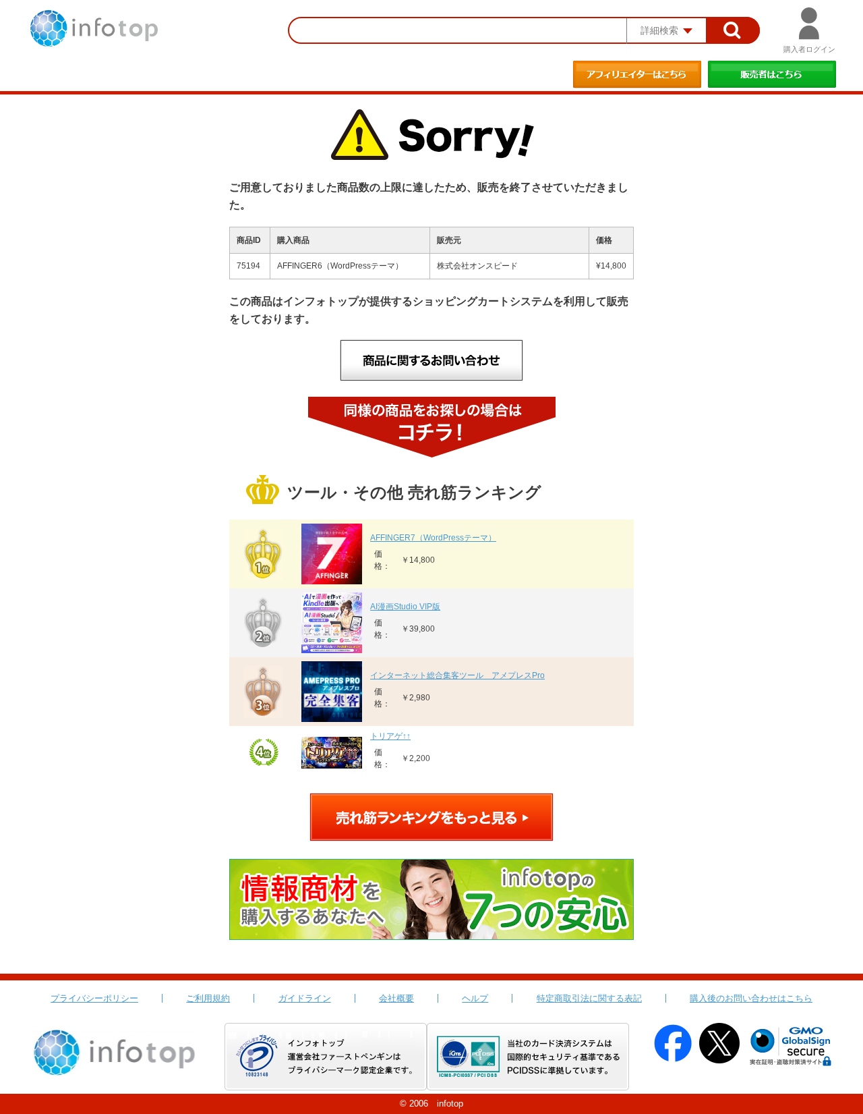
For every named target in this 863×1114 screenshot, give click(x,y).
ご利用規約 (208, 998)
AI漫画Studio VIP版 (405, 606)
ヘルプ (475, 998)
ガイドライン (304, 998)
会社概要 (396, 998)
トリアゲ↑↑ (390, 736)
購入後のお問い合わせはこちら (751, 998)
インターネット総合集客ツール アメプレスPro (457, 675)
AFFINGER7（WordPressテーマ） (433, 537)
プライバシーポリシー (94, 998)
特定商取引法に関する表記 (589, 998)
